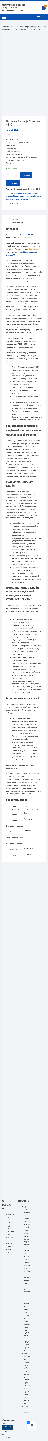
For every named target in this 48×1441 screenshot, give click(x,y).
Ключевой (28, 831)
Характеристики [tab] (19, 223)
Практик (15, 203)
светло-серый (30, 854)
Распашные (28, 819)
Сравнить (14, 183)
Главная (5, 27)
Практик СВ (28, 848)
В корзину (26, 175)
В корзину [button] (15, 949)
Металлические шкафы (13, 5)
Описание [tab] (16, 220)
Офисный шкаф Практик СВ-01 (19, 235)
